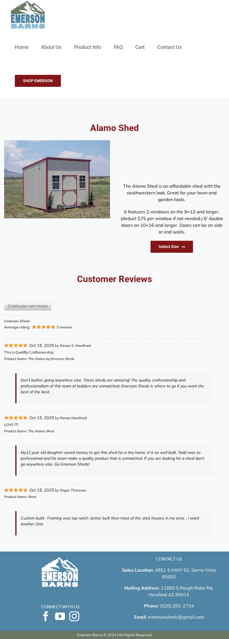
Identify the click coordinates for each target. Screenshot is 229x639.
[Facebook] (46, 616)
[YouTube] (60, 616)
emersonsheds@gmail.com (176, 617)
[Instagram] (74, 616)
